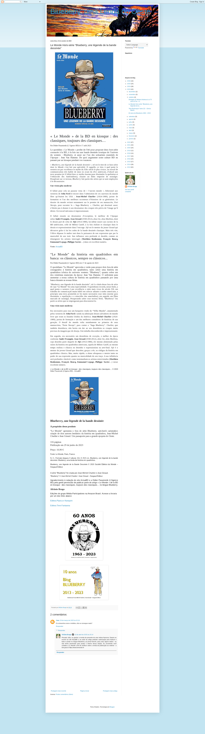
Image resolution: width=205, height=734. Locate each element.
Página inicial (84, 691)
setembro (132, 116)
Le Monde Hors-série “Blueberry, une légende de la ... (140, 105)
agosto (131, 119)
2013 (129, 167)
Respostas (61, 630)
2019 (129, 150)
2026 (129, 81)
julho (130, 122)
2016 (129, 159)
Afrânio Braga (66, 634)
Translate (141, 48)
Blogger (111, 707)
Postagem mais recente (58, 691)
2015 (129, 161)
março (131, 133)
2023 (129, 89)
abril (130, 130)
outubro (131, 97)
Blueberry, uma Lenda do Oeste (100, 11)
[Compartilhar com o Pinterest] (86, 607)
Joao (57, 620)
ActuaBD (59, 247)
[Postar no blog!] (79, 607)
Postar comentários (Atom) (64, 694)
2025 (129, 84)
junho (131, 125)
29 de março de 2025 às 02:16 (70, 620)
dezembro (132, 91)
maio (130, 128)
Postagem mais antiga (110, 691)
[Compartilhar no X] (81, 607)
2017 (129, 156)
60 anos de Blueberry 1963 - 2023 (140, 113)
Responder (59, 626)
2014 (129, 164)
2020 (129, 148)
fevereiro (132, 136)
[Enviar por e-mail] (77, 607)
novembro (132, 94)
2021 (129, 145)
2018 (129, 153)
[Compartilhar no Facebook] (83, 607)
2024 (129, 86)
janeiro (131, 139)
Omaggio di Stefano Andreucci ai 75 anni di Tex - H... (140, 100)
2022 (129, 142)
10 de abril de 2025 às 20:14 (84, 634)
